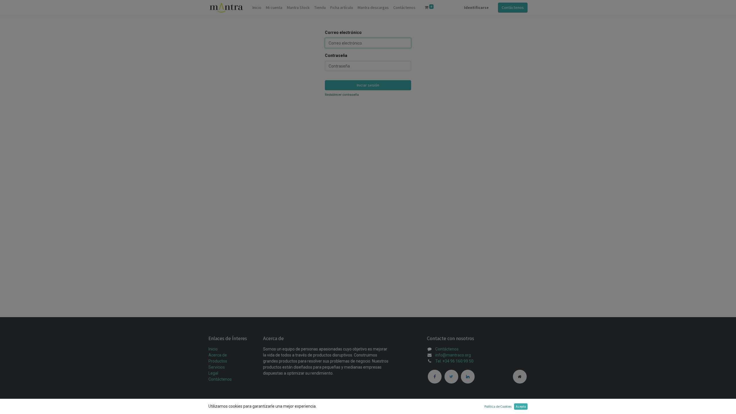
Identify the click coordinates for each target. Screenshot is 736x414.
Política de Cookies (497, 406)
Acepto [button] (521, 406)
